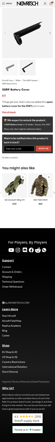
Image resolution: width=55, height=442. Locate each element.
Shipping (7, 276)
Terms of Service (21, 381)
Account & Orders (12, 271)
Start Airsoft (9, 315)
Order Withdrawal (12, 286)
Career (6, 335)
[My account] (45, 3)
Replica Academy (11, 325)
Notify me (43, 148)
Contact (6, 266)
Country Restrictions (13, 361)
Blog (4, 330)
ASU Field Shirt (40, 199)
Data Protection (40, 381)
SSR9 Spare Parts (9, 83)
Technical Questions (13, 281)
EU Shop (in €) (9, 351)
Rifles (18, 80)
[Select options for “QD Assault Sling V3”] (22, 177)
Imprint (6, 381)
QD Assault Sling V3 (15, 199)
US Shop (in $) (9, 356)
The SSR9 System (30, 80)
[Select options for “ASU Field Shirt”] (49, 177)
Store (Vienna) (10, 371)
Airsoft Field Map (11, 320)
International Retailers (14, 366)
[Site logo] (27, 3)
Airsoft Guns (7, 80)
